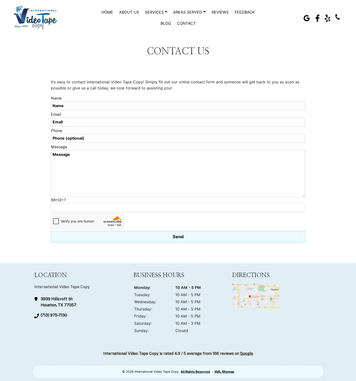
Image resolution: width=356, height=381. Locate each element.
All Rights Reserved (195, 371)
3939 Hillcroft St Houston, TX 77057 (58, 302)
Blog (166, 23)
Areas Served (188, 12)
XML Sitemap (224, 371)
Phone (56, 130)
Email (56, 114)
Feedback (245, 12)
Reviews (220, 12)
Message (59, 147)
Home (107, 12)
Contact (186, 23)
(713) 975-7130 (54, 315)
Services (155, 12)
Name (56, 98)
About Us (129, 12)
